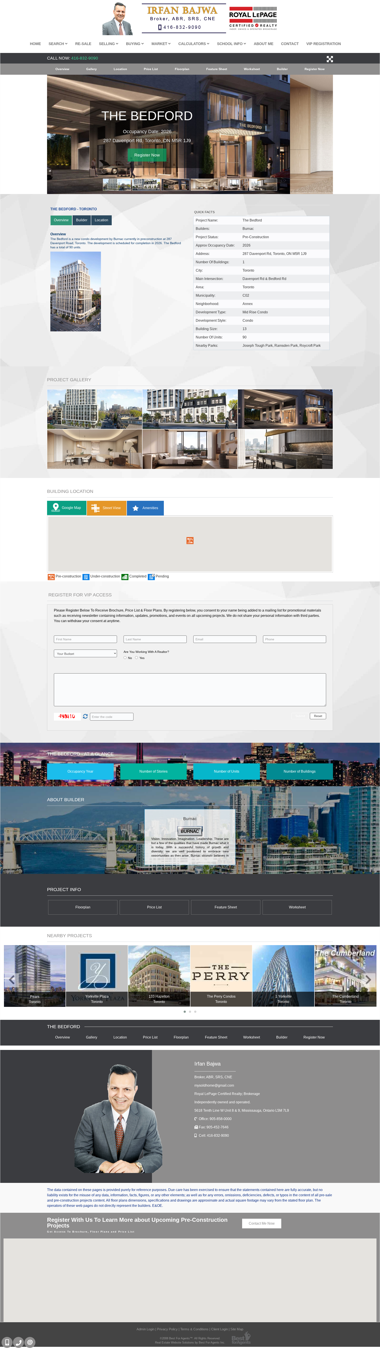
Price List (151, 69)
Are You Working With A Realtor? (146, 652)
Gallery (91, 69)
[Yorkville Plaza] (97, 976)
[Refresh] (85, 717)
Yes (141, 658)
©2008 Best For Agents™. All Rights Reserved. (190, 1338)
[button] (190, 540)
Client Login (219, 1329)
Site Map (236, 1329)
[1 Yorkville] (283, 976)
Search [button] (57, 44)
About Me (263, 44)
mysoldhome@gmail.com (214, 1085)
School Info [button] (230, 44)
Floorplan (182, 69)
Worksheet (252, 69)
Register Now (315, 69)
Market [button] (160, 44)
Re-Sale (83, 44)
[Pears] (35, 976)
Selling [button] (107, 44)
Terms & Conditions (194, 1329)
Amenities (150, 508)
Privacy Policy (167, 1329)
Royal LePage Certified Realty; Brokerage (227, 1094)
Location (120, 69)
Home (35, 44)
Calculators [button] (192, 44)
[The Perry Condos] (221, 976)
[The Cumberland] (345, 976)
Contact (290, 44)
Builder (282, 69)
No (130, 658)
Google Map (71, 508)
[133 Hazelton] (159, 976)
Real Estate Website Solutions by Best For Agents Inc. (190, 1342)
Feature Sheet (216, 69)
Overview (62, 69)
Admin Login (145, 1329)
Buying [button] (133, 44)
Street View (111, 508)
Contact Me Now (262, 1223)
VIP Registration (323, 44)
